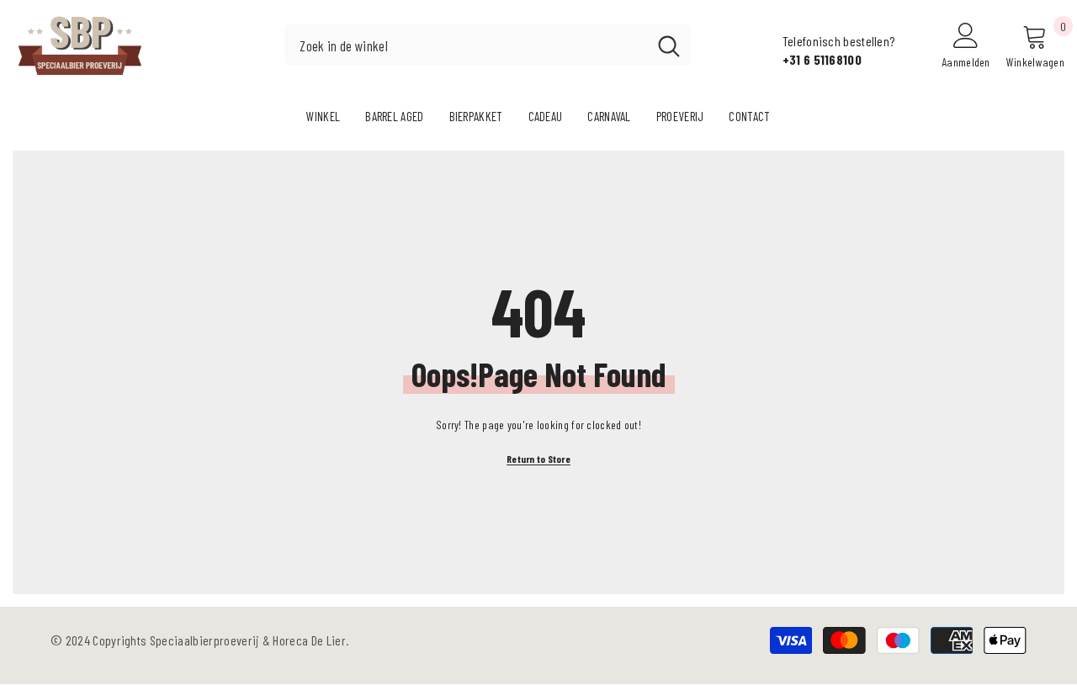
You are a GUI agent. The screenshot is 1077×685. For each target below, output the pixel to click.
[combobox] (465, 45)
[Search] (487, 45)
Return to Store (538, 459)
